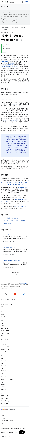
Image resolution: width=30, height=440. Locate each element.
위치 (8, 120)
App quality (5, 6)
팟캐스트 (3, 316)
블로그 (2, 314)
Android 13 (3, 368)
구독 (22, 432)
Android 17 (4, 358)
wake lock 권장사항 (23, 187)
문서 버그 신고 (4, 398)
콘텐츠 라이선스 (23, 283)
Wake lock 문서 (8, 223)
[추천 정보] (10, 229)
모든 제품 (3, 423)
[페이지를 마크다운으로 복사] (21, 40)
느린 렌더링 (6, 234)
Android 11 (3, 373)
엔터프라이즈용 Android (6, 304)
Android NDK (4, 389)
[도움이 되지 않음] (12, 32)
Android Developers (5, 27)
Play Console (15, 104)
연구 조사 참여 (4, 403)
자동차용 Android (5, 349)
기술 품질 (5, 29)
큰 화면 (2, 342)
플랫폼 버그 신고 (5, 396)
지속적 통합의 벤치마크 (9, 247)
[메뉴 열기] (2, 2)
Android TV (4, 352)
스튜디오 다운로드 (5, 387)
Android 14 (4, 365)
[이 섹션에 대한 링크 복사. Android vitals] (12, 99)
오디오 (4, 120)
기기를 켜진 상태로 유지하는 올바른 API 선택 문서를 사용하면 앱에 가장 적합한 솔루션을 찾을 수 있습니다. (15, 182)
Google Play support (6, 401)
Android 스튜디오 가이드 (7, 379)
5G (2, 335)
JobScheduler (15, 120)
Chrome (3, 415)
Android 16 (4, 360)
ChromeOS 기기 (5, 347)
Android (3, 302)
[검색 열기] (19, 2)
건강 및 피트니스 (5, 328)
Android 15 (4, 363)
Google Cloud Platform (7, 420)
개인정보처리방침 (5, 333)
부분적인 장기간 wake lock (11, 218)
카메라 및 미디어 (5, 330)
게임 (2, 323)
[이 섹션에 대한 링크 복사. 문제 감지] (10, 89)
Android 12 (4, 370)
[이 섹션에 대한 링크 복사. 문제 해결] (10, 175)
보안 (2, 307)
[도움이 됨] (10, 32)
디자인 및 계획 (15, 27)
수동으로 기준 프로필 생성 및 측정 (11, 260)
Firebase (3, 418)
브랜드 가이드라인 (20, 428)
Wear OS (3, 344)
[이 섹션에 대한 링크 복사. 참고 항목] (10, 215)
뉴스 (2, 311)
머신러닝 (3, 325)
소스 (2, 309)
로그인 (26, 2)
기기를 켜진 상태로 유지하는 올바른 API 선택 (16, 221)
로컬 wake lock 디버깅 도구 (21, 206)
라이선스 (13, 428)
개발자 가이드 (4, 382)
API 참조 (3, 384)
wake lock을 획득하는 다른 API (9, 67)
